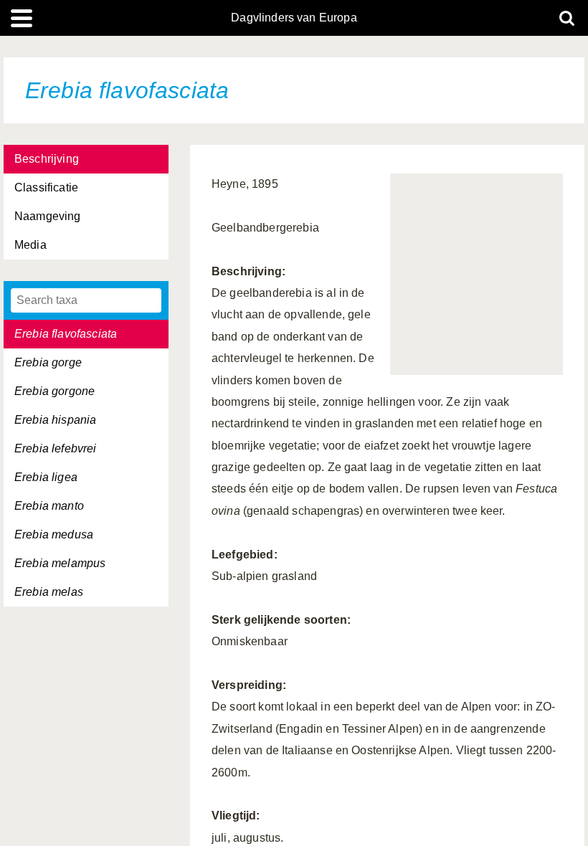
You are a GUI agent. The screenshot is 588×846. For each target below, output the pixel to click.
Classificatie (46, 187)
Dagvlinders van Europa (294, 18)
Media (30, 245)
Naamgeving (47, 216)
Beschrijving (46, 159)
